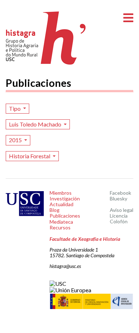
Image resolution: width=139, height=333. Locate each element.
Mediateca (61, 222)
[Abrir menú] (128, 18)
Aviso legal (121, 210)
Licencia (119, 216)
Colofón (119, 221)
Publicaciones (65, 216)
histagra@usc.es (65, 266)
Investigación (65, 198)
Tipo (15, 108)
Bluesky (118, 198)
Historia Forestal (30, 156)
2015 (16, 139)
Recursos (60, 227)
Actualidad (61, 204)
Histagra (46, 38)
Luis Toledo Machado (35, 124)
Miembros (61, 193)
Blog (55, 210)
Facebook (120, 193)
